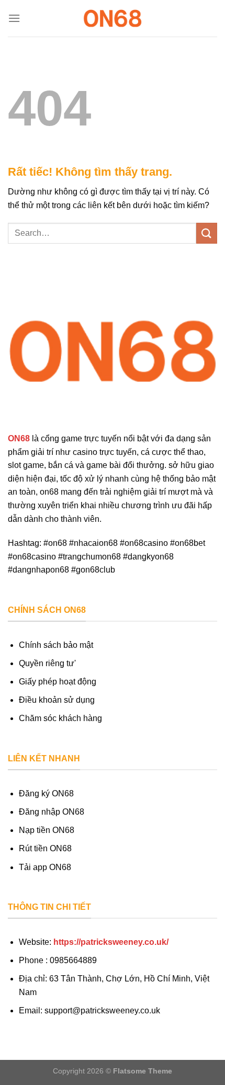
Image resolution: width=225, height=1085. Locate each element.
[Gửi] (206, 233)
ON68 (19, 438)
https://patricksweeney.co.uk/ (110, 942)
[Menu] (14, 18)
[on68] (112, 18)
